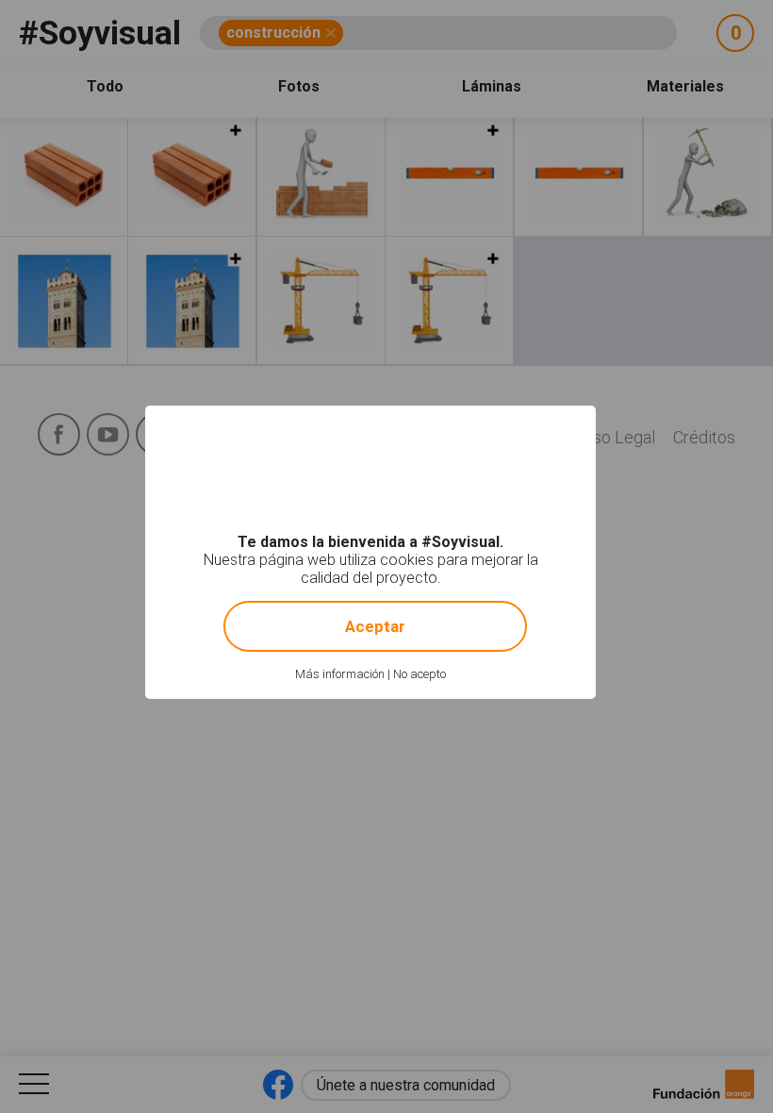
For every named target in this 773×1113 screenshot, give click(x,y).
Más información (340, 674)
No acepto (419, 674)
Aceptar (375, 626)
